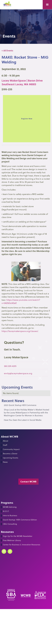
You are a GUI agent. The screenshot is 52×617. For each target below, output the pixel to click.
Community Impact (11, 449)
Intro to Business (10, 515)
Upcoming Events (10, 458)
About (5, 441)
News (5, 462)
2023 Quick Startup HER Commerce (20, 405)
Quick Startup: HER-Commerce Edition (20, 520)
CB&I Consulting (10, 524)
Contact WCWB (28, 481)
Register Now (26, 118)
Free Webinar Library (12, 540)
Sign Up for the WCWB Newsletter (17, 536)
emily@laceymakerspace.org (18, 373)
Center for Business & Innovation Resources (21, 545)
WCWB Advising (10, 507)
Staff (5, 445)
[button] (47, 4)
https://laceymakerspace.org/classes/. (20, 331)
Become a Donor (10, 453)
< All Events (7, 50)
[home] (8, 5)
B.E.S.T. (6, 511)
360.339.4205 (10, 366)
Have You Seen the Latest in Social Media (22, 420)
